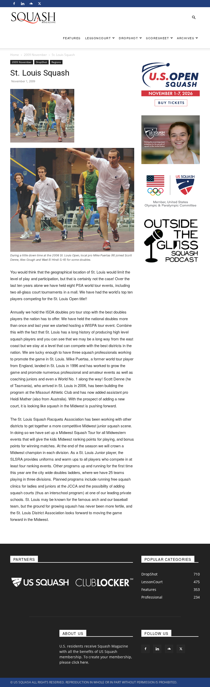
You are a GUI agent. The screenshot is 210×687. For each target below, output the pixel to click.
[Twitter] (39, 3)
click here (80, 662)
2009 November (35, 55)
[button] (193, 17)
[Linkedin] (22, 3)
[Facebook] (14, 3)
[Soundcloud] (31, 3)
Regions (56, 62)
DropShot (128, 38)
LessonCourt (98, 38)
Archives (185, 38)
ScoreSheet (157, 38)
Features (72, 38)
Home (14, 55)
